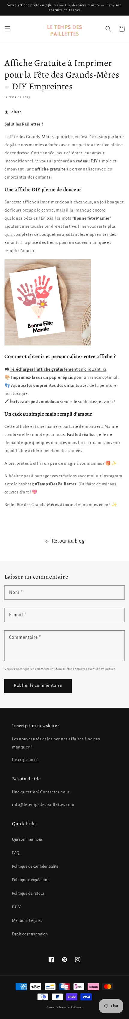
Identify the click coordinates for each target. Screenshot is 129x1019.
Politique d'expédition (31, 880)
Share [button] (16, 112)
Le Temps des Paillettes (69, 1007)
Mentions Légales (27, 921)
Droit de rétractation (30, 934)
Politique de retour (28, 893)
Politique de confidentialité (35, 866)
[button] (7, 28)
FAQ (16, 853)
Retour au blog (68, 541)
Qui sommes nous (27, 839)
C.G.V (16, 907)
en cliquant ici (92, 369)
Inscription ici (25, 759)
